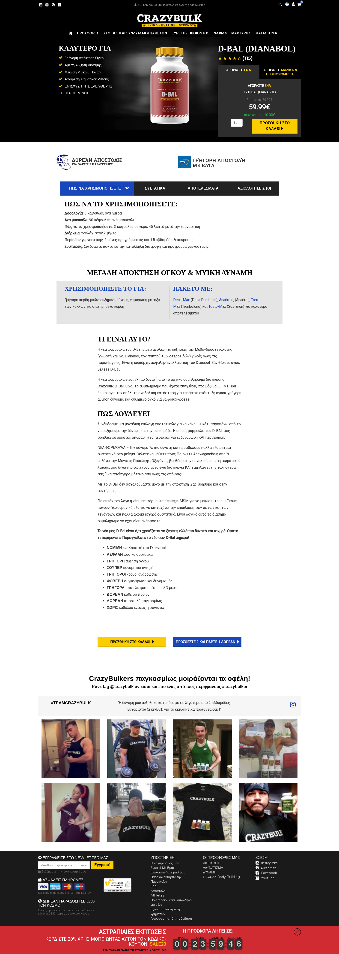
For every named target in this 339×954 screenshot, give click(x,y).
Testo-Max (217, 306)
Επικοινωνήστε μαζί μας (168, 872)
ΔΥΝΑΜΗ (209, 872)
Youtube (268, 878)
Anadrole (226, 300)
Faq (154, 886)
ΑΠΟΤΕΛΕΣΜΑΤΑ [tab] (203, 188)
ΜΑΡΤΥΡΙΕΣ (241, 33)
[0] (299, 3)
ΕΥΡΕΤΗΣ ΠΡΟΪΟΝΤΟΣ (190, 33)
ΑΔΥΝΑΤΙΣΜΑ (213, 868)
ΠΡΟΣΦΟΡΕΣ (88, 33)
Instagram (269, 863)
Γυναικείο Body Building (221, 877)
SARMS (220, 33)
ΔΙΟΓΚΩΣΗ (211, 863)
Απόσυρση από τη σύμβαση (171, 918)
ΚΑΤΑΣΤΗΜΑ (266, 33)
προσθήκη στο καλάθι (275, 126)
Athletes (157, 895)
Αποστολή (158, 891)
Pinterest (268, 868)
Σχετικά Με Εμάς (163, 868)
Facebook (269, 873)
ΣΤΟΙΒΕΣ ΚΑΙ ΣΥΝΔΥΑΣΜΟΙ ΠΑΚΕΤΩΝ (135, 33)
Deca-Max (181, 300)
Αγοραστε (238, 70)
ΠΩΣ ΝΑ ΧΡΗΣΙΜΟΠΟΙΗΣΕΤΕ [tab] (95, 188)
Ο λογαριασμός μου (165, 863)
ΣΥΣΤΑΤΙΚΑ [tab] (155, 188)
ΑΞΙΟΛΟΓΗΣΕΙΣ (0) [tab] (254, 188)
